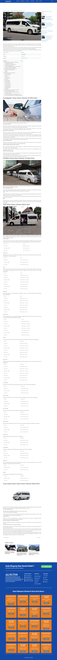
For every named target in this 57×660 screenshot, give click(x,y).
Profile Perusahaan (38, 576)
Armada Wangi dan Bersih (10, 65)
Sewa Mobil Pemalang (23, 645)
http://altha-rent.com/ (24, 58)
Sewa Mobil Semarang (34, 609)
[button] (52, 1)
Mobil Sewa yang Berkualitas (10, 69)
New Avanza (7, 80)
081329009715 (23, 56)
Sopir (6, 70)
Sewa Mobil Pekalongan (34, 634)
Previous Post (5, 537)
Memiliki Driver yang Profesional (11, 64)
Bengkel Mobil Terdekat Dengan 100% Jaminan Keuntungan (9, 552)
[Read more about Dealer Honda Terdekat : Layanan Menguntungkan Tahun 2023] (22, 548)
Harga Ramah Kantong (9, 63)
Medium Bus (8, 87)
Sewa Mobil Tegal (11, 633)
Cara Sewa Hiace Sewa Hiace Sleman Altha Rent (11, 89)
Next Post (39, 537)
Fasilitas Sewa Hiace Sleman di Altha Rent (10, 68)
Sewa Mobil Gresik (11, 644)
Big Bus (7, 88)
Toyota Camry (8, 85)
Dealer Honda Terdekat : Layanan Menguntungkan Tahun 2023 (22, 554)
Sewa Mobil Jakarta (10, 596)
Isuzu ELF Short (8, 82)
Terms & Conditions (38, 583)
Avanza (7, 79)
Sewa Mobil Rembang (34, 645)
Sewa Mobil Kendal (23, 633)
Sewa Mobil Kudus (46, 633)
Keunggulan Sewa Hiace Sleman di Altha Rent (11, 62)
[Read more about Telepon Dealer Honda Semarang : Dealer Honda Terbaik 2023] (34, 548)
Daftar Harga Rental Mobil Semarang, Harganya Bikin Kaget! (49, 18)
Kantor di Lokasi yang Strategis (10, 67)
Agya (6, 76)
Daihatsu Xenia (8, 78)
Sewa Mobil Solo (34, 596)
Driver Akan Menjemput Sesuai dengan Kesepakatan (14, 95)
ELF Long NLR (8, 83)
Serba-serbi (5, 41)
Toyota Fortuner (8, 84)
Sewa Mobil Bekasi (34, 620)
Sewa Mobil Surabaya (23, 609)
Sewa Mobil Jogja (11, 608)
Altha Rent (39, 533)
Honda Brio (7, 77)
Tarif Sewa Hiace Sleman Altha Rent (9, 72)
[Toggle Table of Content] (21, 61)
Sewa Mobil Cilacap (46, 644)
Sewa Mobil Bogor (46, 608)
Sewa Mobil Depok (23, 620)
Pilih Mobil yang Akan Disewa (10, 90)
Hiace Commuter (8, 73)
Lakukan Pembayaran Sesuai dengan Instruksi (13, 94)
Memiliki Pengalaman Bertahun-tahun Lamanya (13, 66)
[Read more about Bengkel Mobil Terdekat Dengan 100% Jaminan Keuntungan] (10, 547)
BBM (6, 71)
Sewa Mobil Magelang (46, 621)
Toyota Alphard (8, 86)
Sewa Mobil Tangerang (11, 621)
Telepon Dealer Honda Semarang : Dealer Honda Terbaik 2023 (34, 553)
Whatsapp (13, 515)
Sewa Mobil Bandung (46, 597)
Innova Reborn (8, 81)
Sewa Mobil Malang (22, 596)
